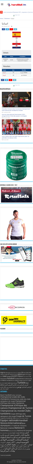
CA (22, 373)
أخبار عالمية (27, 434)
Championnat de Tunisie (20, 408)
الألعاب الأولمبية (19, 435)
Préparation (25, 380)
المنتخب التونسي (15, 439)
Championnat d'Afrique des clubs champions (13, 402)
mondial (9, 380)
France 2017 (25, 376)
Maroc (4, 380)
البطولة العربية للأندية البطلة (16, 437)
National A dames (7, 428)
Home (1, 18)
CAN (24, 372)
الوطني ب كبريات (19, 444)
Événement (7, 18)
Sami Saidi (7, 383)
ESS (12, 376)
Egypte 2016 (25, 374)
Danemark (15, 374)
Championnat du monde (12, 411)
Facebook (2, 329)
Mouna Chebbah (15, 380)
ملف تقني (2, 449)
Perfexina (19, 460)
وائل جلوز (2, 388)
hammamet (3, 378)
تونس (19, 387)
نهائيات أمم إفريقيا (7, 451)
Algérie (2, 372)
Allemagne (8, 372)
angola (19, 372)
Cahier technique (16, 395)
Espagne (8, 376)
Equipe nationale (9, 420)
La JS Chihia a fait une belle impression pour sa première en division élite (15, 137)
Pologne (21, 380)
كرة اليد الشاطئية (22, 449)
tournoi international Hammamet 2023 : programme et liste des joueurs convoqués (14, 115)
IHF (1, 380)
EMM (4, 376)
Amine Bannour (14, 372)
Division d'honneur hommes (22, 418)
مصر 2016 (6, 387)
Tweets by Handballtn (5, 455)
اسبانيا (4, 72)
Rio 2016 (2, 383)
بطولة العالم (11, 444)
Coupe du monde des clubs (8, 418)
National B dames (13, 430)
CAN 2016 (28, 372)
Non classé (2, 433)
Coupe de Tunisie (8, 374)
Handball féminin (19, 378)
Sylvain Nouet (13, 383)
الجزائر (17, 385)
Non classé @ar (8, 433)
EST (15, 376)
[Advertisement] (16, 348)
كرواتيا (4, 75)
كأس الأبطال (15, 446)
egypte (20, 374)
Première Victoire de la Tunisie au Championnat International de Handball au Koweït (16, 109)
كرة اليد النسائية (12, 387)
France (20, 376)
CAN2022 (2, 374)
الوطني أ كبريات (5, 442)
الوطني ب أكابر (27, 445)
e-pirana (14, 460)
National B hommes (24, 430)
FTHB (30, 376)
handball (11, 378)
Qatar (29, 380)
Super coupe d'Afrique (18, 433)
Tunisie (21, 382)
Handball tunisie (28, 378)
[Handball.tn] (16, 4)
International (15, 423)
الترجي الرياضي (23, 385)
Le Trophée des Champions (18, 425)
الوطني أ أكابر (16, 442)
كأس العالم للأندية (7, 446)
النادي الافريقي (12, 385)
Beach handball (5, 395)
